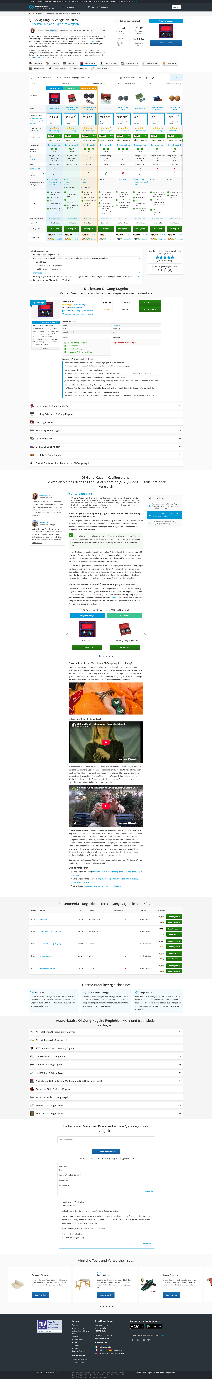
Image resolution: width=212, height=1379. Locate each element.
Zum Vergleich (40, 1295)
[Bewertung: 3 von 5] (165, 257)
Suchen (176, 7)
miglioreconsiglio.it (105, 1347)
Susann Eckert (44, 495)
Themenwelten (77, 1339)
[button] (100, 656)
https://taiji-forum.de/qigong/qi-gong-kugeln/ (102, 886)
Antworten (148, 1191)
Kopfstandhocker (104, 1275)
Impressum (170, 1372)
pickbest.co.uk (103, 1353)
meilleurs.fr (102, 1350)
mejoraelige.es (117, 1350)
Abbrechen (126, 1152)
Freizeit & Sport (49, 14)
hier (162, 1335)
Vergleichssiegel (78, 1362)
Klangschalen (90, 41)
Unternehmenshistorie (80, 1331)
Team (74, 1334)
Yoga (57, 14)
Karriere (75, 1337)
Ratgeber (75, 1345)
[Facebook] (146, 77)
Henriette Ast (44, 522)
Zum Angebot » (54, 229)
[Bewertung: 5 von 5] (172, 257)
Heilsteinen (114, 597)
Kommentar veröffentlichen (106, 1151)
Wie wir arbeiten (78, 1328)
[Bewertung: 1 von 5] (157, 257)
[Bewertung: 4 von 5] (169, 257)
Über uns (75, 1325)
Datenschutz (159, 1372)
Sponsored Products (79, 1360)
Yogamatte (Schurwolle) (41, 1275)
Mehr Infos (135, 1)
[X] (153, 77)
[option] (40, 1284)
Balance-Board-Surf (171, 1275)
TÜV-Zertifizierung (78, 1351)
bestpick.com (119, 1353)
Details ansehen (166, 43)
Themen (75, 1348)
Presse (74, 1342)
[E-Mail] (140, 77)
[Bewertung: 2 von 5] (161, 257)
